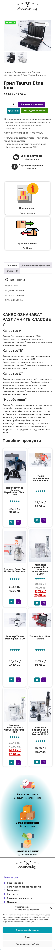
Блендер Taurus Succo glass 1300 (15, 637)
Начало (8, 72)
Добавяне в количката (31, 104)
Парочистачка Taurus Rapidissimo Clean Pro (14, 491)
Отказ (27, 937)
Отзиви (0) (12, 271)
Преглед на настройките (27, 944)
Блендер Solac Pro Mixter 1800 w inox (15, 570)
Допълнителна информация (35, 265)
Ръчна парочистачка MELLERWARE (40, 478)
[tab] (11, 265)
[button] (51, 908)
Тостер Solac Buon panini (40, 637)
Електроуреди (22, 72)
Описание (12, 265)
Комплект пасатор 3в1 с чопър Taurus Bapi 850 (14, 728)
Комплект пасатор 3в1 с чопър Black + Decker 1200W (40, 731)
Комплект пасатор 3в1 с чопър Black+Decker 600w (40, 569)
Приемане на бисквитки (27, 930)
